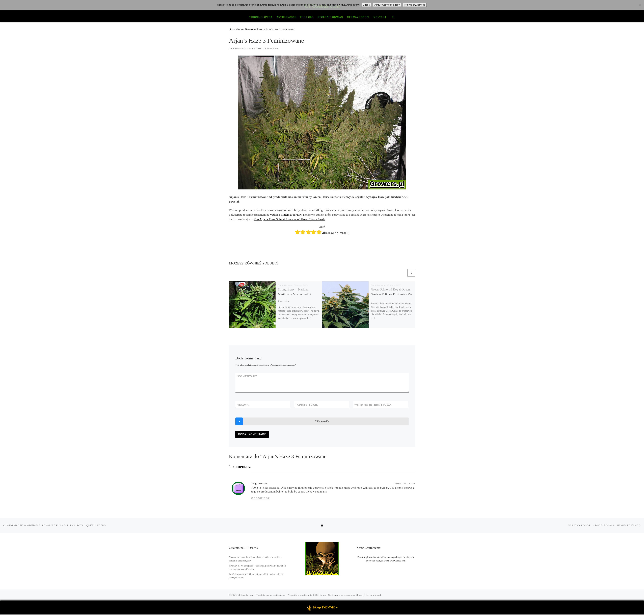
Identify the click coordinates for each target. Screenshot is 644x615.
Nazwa (243, 404)
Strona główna (236, 29)
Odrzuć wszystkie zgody (387, 4)
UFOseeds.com (245, 595)
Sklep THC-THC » (325, 607)
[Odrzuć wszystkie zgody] (639, 5)
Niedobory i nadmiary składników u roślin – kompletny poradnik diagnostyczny (255, 559)
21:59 (412, 483)
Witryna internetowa (372, 404)
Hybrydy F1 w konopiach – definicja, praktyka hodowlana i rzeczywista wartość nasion (257, 567)
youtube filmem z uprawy (285, 214)
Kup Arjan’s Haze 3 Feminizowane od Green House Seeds (289, 219)
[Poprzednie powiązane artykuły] (403, 273)
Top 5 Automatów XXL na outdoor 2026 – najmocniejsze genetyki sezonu (256, 576)
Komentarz (247, 376)
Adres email (307, 404)
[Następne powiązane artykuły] (411, 273)
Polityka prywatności (414, 4)
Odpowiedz (260, 498)
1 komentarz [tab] (240, 466)
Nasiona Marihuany (254, 29)
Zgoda (366, 4)
